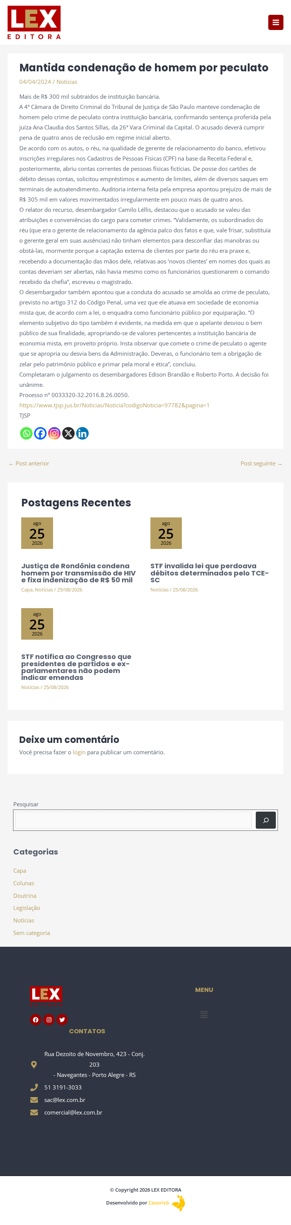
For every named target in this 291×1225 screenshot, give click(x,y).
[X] (68, 433)
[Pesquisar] (266, 820)
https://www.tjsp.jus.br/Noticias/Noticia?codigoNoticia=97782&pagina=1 (114, 405)
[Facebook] (40, 433)
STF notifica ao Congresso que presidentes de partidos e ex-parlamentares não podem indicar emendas (76, 667)
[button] (203, 1014)
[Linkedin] (82, 433)
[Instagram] (54, 433)
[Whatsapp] (26, 433)
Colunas (23, 883)
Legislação (26, 907)
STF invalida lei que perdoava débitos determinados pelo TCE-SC (209, 572)
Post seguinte (262, 463)
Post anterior (28, 463)
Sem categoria (31, 932)
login (79, 752)
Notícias (66, 81)
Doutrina (24, 895)
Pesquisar (26, 804)
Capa (27, 589)
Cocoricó (159, 1202)
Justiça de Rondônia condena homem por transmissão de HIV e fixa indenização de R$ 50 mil (78, 572)
